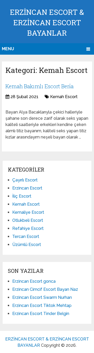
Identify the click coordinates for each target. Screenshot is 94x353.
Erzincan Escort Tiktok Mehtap (42, 305)
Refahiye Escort (28, 228)
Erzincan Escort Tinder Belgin (40, 313)
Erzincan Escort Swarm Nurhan (42, 297)
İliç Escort (21, 196)
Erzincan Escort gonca (34, 281)
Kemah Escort (64, 96)
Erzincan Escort (27, 188)
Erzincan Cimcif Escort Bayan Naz (45, 289)
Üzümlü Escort (26, 244)
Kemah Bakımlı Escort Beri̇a (39, 86)
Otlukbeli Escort (27, 220)
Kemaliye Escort (28, 212)
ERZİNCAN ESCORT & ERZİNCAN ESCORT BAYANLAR (47, 22)
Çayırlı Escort (25, 180)
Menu (8, 48)
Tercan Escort (25, 236)
